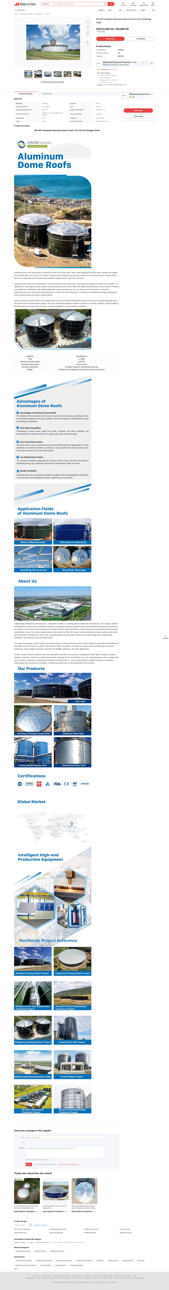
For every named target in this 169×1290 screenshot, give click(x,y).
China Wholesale (76, 1276)
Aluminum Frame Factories (84, 1260)
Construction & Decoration (26, 14)
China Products (46, 1276)
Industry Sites (97, 1276)
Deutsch (81, 1278)
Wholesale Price (87, 1276)
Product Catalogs (41, 1225)
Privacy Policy (113, 1282)
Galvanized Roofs (127, 1260)
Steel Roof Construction (57, 1251)
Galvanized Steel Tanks (56, 1233)
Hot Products (36, 1276)
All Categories (21, 10)
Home (15, 14)
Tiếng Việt (129, 1278)
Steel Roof (48, 14)
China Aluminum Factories (24, 1260)
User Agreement (95, 1282)
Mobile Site (127, 1276)
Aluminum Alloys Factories (44, 1260)
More (16, 1269)
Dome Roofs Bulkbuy (76, 1265)
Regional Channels (108, 1276)
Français (59, 1278)
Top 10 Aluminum (45, 1265)
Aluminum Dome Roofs (91, 1229)
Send (28, 1164)
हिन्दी (111, 1278)
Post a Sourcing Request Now (68, 1164)
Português (52, 1278)
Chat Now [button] (142, 39)
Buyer (110, 10)
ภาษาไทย (116, 1278)
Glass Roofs (140, 1260)
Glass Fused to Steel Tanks (22, 1229)
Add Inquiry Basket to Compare (53, 82)
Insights (134, 1276)
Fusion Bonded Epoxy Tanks (57, 1229)
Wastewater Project (126, 1233)
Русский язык (67, 1278)
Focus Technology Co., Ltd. (72, 1282)
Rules (153, 10)
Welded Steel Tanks (90, 1233)
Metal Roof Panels (40, 1251)
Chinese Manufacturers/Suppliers (61, 1276)
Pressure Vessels (125, 1229)
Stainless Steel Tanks (20, 1233)
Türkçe (122, 1278)
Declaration (105, 1282)
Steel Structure (39, 14)
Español (45, 1278)
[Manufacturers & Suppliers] (24, 4)
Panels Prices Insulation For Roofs (26, 1265)
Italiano (75, 1278)
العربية (95, 1278)
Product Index (118, 1276)
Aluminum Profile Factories (64, 1260)
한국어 (100, 1278)
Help (120, 10)
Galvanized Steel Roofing (23, 1251)
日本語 (106, 1278)
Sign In (99, 85)
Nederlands (88, 1278)
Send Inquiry (110, 39)
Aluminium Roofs (113, 1260)
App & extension (131, 10)
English (39, 1278)
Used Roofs (100, 1260)
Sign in (153, 5)
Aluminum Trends (60, 1265)
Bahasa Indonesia (138, 1278)
